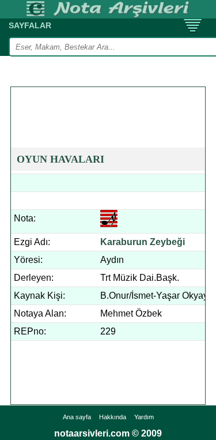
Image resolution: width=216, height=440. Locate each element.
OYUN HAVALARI (60, 159)
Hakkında (112, 416)
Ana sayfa (77, 416)
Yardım (144, 416)
